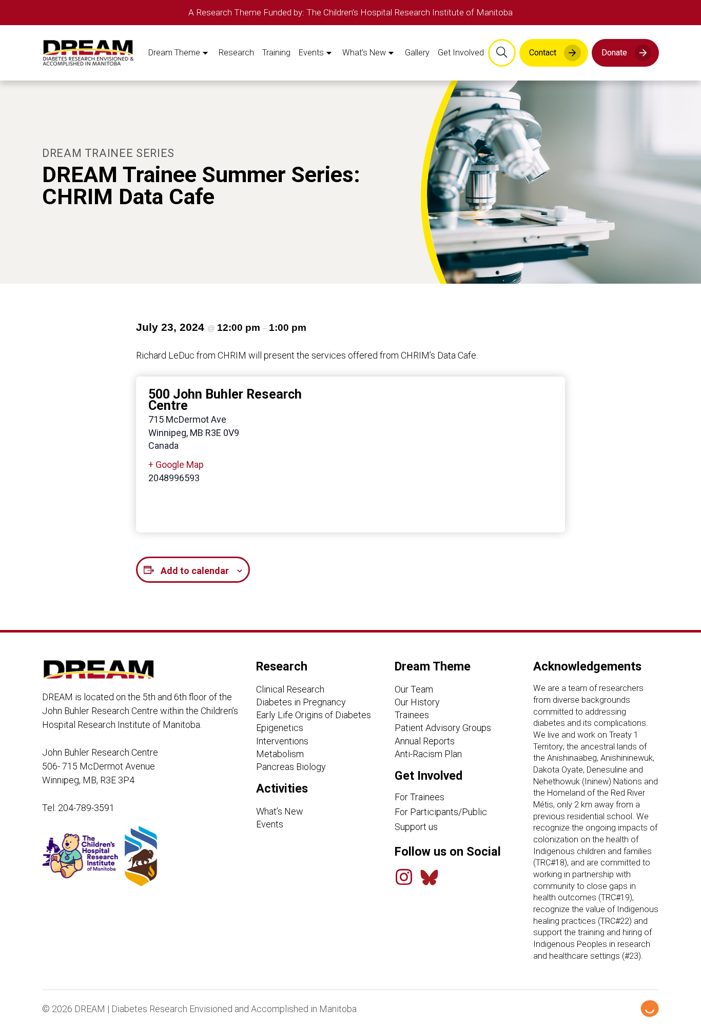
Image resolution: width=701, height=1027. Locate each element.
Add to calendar (195, 570)
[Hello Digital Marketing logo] (649, 1008)
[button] (502, 53)
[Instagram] (404, 877)
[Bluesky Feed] (429, 877)
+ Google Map (176, 464)
